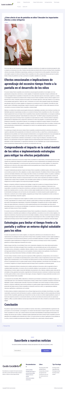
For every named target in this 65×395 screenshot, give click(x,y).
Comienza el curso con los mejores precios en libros (43, 376)
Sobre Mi (25, 6)
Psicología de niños (56, 371)
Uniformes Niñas (29, 369)
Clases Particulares (38, 2)
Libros (18, 2)
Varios (6, 22)
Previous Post (6, 326)
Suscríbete (46, 350)
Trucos (19, 6)
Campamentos (48, 2)
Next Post (60, 326)
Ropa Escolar (26, 2)
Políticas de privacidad (58, 388)
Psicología (56, 2)
